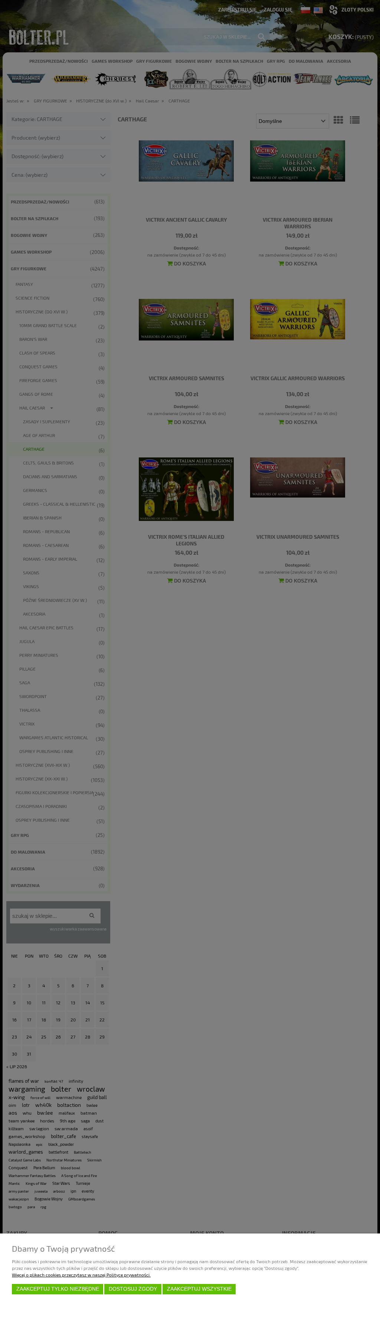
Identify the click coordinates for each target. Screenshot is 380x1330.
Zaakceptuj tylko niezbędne (57, 1289)
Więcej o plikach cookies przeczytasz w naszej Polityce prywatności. (81, 1274)
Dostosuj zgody (133, 1289)
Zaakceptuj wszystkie (199, 1289)
